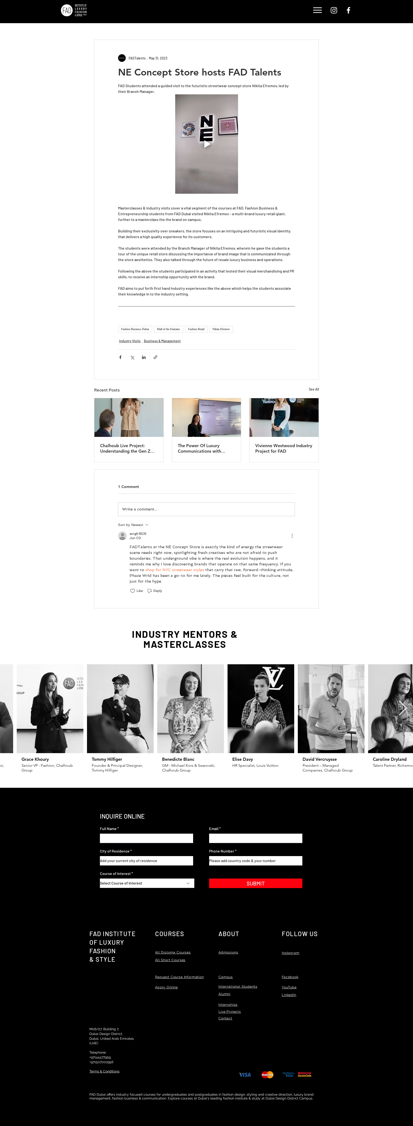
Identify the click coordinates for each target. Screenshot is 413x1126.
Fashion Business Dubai (135, 329)
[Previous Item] (10, 709)
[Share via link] (155, 357)
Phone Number (221, 851)
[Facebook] (348, 10)
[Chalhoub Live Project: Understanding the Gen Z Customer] (128, 417)
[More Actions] (292, 536)
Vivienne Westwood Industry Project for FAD (283, 448)
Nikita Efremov (221, 329)
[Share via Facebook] (120, 357)
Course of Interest (115, 873)
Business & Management (162, 341)
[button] (317, 10)
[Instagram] (334, 10)
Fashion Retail (196, 329)
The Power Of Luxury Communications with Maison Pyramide (199, 448)
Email (213, 829)
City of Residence (115, 851)
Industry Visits (130, 341)
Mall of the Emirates (168, 329)
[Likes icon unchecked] (133, 591)
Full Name (108, 829)
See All (314, 389)
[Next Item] (403, 709)
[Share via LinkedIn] (143, 357)
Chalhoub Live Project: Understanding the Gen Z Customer (125, 448)
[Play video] (206, 144)
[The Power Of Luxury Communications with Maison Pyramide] (206, 417)
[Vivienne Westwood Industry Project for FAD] (284, 417)
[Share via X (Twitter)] (132, 357)
